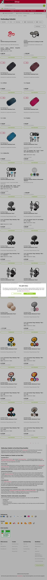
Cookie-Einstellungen (17, 293)
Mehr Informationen (26, 291)
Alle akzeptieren (30, 293)
